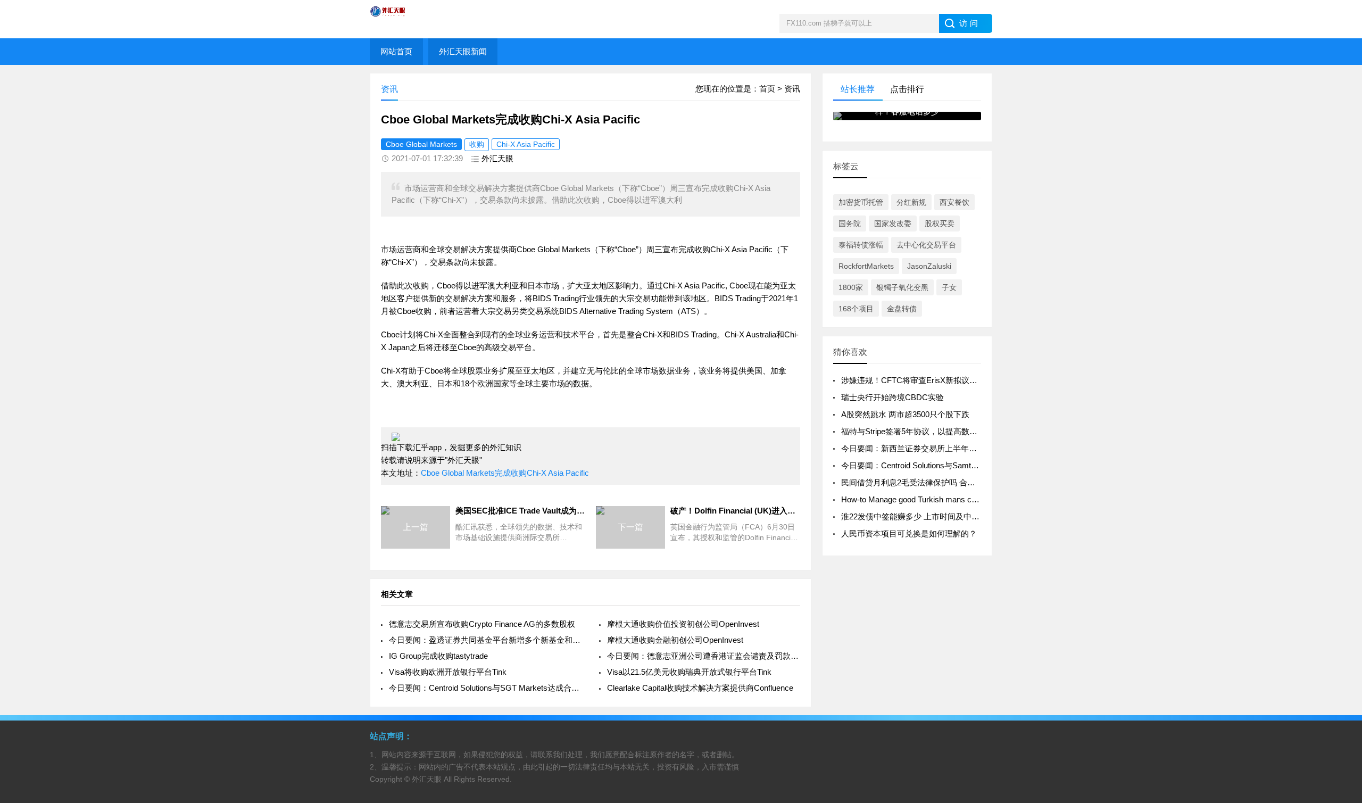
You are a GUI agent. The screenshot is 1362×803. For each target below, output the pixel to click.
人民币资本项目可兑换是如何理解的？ (909, 533)
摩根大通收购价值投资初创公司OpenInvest (683, 623)
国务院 (849, 223)
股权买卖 (939, 223)
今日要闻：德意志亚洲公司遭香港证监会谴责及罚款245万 (703, 655)
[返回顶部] (1340, 711)
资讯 (792, 88)
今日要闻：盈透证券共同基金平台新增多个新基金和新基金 (485, 639)
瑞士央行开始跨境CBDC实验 (892, 397)
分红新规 (911, 202)
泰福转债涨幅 (860, 245)
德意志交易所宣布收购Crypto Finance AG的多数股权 (482, 623)
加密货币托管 (860, 202)
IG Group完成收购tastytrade (438, 655)
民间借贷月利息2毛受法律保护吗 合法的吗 (916, 482)
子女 (949, 287)
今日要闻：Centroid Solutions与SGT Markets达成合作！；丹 (485, 687)
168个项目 (856, 308)
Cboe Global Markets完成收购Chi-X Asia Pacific (505, 472)
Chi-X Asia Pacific (525, 144)
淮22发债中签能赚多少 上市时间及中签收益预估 (926, 516)
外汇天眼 (497, 158)
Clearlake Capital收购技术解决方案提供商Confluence (700, 687)
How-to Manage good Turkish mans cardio (915, 499)
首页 (767, 88)
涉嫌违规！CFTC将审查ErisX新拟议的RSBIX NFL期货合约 (945, 380)
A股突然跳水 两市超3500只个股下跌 (905, 414)
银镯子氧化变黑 (902, 287)
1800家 (850, 287)
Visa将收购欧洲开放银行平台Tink (447, 671)
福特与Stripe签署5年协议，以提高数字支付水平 (925, 431)
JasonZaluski (929, 266)
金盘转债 (902, 308)
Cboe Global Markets (421, 144)
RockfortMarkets (866, 266)
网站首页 (396, 51)
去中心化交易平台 (926, 245)
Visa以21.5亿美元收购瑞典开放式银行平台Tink (689, 671)
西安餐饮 (954, 202)
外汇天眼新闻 (463, 51)
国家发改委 (892, 223)
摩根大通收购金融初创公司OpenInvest (675, 639)
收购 (476, 144)
